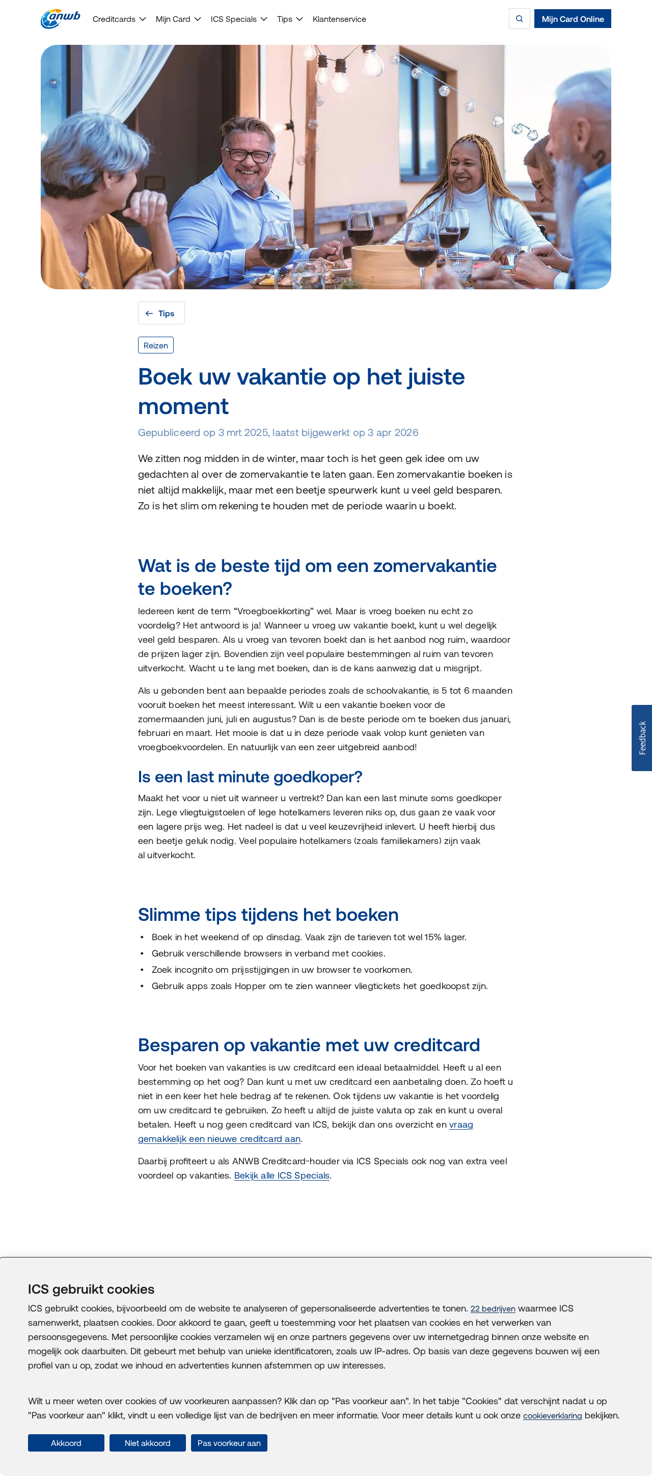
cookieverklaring (552, 1415)
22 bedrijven (493, 1308)
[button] (642, 738)
